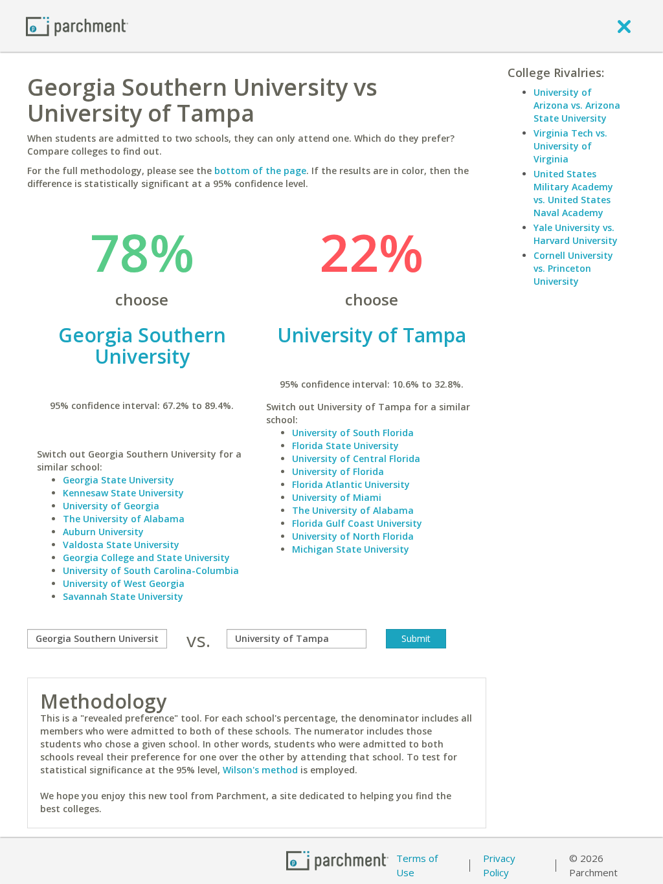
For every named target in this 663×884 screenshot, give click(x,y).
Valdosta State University (121, 544)
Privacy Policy (499, 865)
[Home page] (77, 25)
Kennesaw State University (123, 493)
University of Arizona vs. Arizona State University (577, 105)
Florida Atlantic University (351, 484)
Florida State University (345, 445)
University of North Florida (353, 536)
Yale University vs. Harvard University (576, 234)
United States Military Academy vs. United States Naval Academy (573, 193)
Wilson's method (260, 770)
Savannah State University (123, 596)
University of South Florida (353, 432)
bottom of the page (260, 170)
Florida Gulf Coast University (357, 523)
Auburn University (103, 531)
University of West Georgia (124, 583)
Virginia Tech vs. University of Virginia (570, 146)
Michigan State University (350, 549)
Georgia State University (118, 480)
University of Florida (338, 471)
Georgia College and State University (146, 557)
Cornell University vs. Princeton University (573, 268)
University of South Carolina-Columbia (151, 570)
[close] (624, 26)
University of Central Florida (356, 458)
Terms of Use (417, 865)
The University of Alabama (124, 519)
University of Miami (336, 497)
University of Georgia (111, 506)
